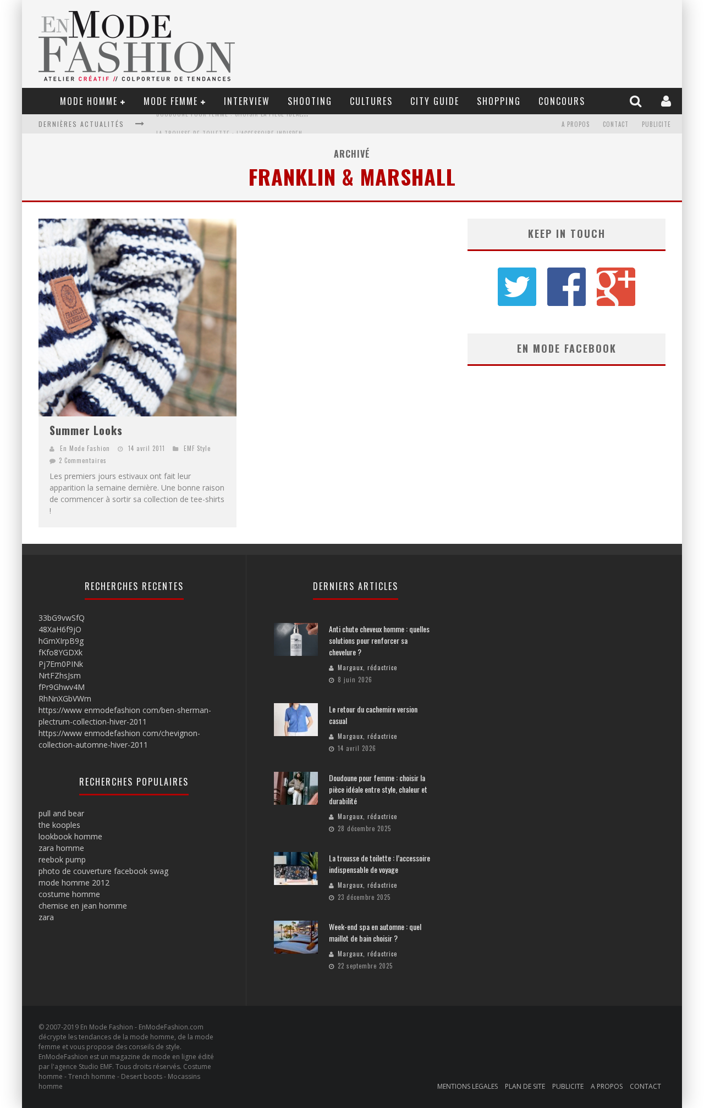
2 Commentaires (83, 460)
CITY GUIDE (434, 101)
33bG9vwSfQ (61, 618)
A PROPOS (576, 124)
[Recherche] (637, 101)
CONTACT (616, 124)
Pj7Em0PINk (60, 664)
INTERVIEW (247, 101)
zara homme (61, 848)
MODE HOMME (89, 101)
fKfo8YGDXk (60, 652)
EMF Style (197, 448)
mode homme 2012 (73, 882)
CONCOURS (561, 101)
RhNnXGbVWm (64, 698)
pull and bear (61, 813)
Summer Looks (86, 430)
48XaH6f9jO (59, 629)
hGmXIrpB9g (61, 641)
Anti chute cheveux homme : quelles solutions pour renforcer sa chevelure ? (379, 640)
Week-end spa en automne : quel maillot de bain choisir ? (375, 932)
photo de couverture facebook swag (103, 871)
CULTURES (371, 101)
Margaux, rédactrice (367, 667)
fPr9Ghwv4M (61, 687)
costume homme (69, 894)
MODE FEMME (171, 101)
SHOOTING (310, 101)
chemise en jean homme (82, 905)
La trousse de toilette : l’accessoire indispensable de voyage (254, 124)
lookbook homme (70, 836)
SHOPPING (499, 101)
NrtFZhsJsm (59, 675)
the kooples (59, 825)
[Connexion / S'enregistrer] (667, 101)
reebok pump (62, 859)
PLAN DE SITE (525, 1086)
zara (46, 917)
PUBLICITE (656, 124)
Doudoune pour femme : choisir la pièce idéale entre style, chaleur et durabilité (378, 789)
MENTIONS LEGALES (467, 1086)
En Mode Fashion (85, 448)
